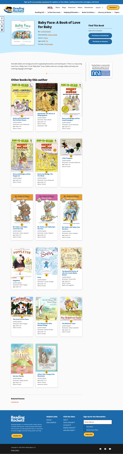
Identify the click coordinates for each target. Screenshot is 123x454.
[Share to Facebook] (2, 19)
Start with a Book (69, 430)
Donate (114, 8)
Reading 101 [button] (39, 12)
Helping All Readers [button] (71, 12)
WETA (50, 7)
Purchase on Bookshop (100, 36)
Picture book (48, 44)
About (58, 7)
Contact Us (17, 436)
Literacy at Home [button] (104, 12)
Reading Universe (69, 427)
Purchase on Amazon (100, 41)
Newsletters (88, 7)
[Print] (2, 30)
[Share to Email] (2, 26)
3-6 (47, 41)
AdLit (65, 420)
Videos (80, 7)
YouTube (110, 449)
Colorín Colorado (69, 422)
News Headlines (51, 422)
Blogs (64, 7)
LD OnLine (67, 425)
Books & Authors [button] (88, 12)
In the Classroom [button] (54, 12)
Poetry (45, 38)
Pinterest (105, 449)
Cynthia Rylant (46, 31)
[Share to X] (2, 22)
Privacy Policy (15, 450)
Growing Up (15, 402)
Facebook (100, 449)
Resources (71, 7)
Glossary (49, 420)
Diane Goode (52, 35)
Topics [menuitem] (116, 12)
